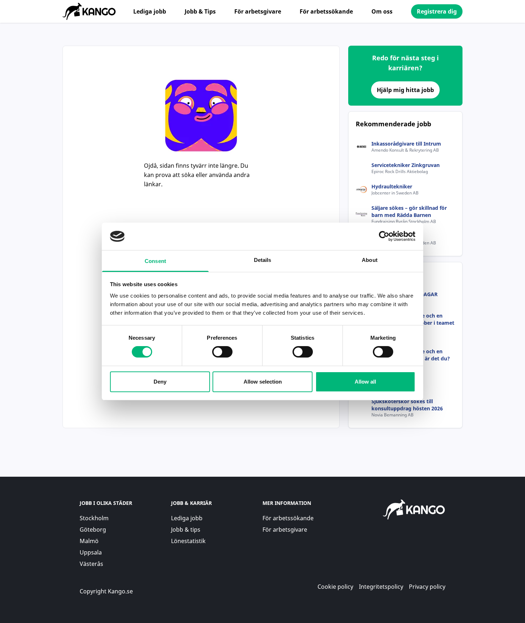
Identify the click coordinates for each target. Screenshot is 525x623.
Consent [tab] (155, 261)
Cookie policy (335, 587)
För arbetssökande (326, 11)
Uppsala (91, 552)
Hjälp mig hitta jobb (405, 90)
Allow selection (263, 382)
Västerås (91, 564)
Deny (160, 382)
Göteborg (93, 529)
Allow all (365, 382)
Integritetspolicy (381, 587)
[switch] (222, 352)
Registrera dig (437, 11)
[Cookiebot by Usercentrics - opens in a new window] (384, 236)
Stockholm (94, 518)
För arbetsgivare (257, 11)
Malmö (89, 541)
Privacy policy (427, 587)
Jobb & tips (185, 529)
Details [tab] (262, 260)
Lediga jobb (149, 11)
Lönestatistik (188, 541)
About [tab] (370, 260)
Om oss (381, 11)
